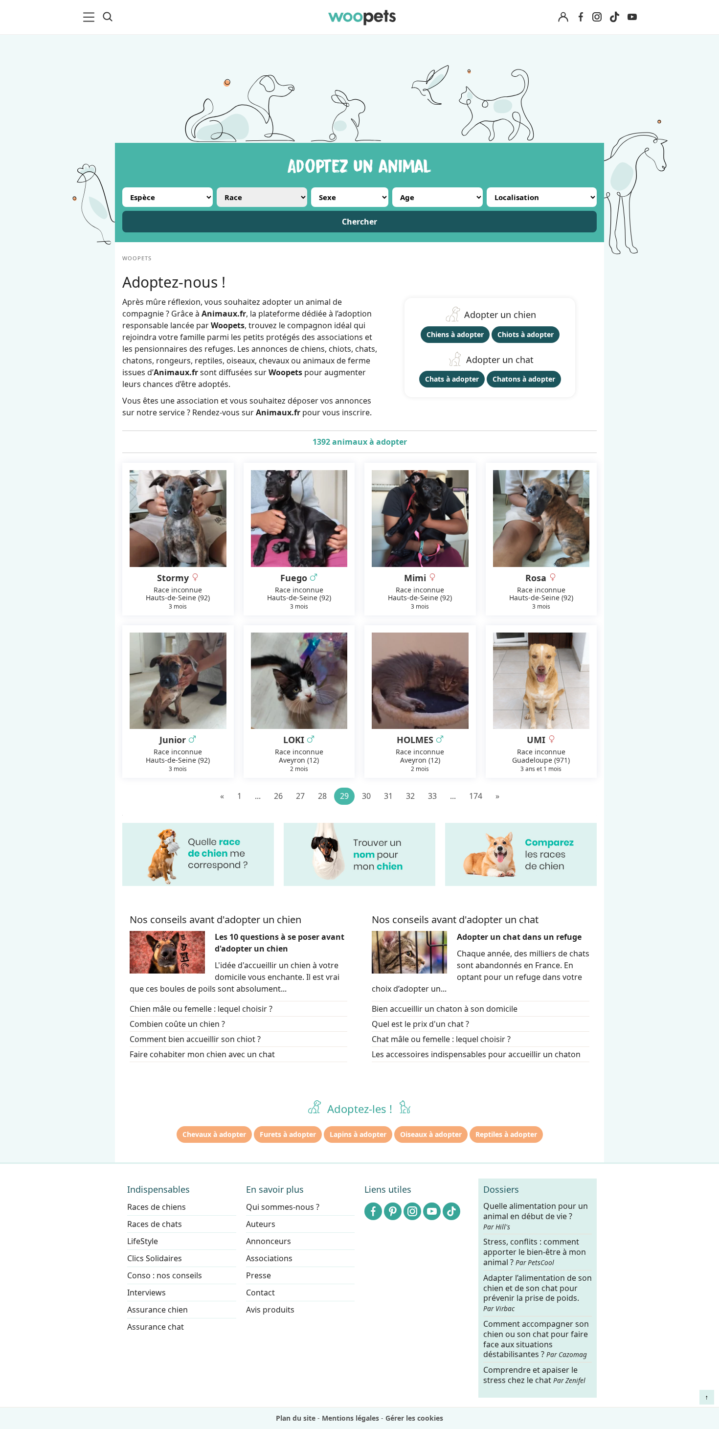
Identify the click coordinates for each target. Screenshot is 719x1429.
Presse (258, 1275)
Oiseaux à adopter (431, 1134)
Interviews (146, 1292)
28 (322, 796)
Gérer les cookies (414, 1418)
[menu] (90, 17)
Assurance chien (157, 1309)
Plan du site (295, 1418)
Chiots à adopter (525, 334)
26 (278, 796)
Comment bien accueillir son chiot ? (195, 1039)
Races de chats (154, 1224)
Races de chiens (156, 1207)
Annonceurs (268, 1241)
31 (388, 796)
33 (432, 796)
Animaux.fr (278, 412)
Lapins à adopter (358, 1134)
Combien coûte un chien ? (177, 1024)
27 (300, 796)
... (258, 796)
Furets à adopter (288, 1134)
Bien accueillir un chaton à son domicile (444, 1008)
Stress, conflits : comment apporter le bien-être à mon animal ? (534, 1252)
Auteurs (260, 1224)
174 (475, 796)
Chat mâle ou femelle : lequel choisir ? (441, 1039)
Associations (269, 1258)
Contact (260, 1292)
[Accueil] (362, 17)
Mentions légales (350, 1418)
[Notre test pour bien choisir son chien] (198, 854)
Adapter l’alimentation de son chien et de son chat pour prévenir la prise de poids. (537, 1292)
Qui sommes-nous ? (282, 1207)
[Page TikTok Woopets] (614, 17)
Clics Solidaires (154, 1258)
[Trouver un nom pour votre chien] (359, 854)
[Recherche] (107, 17)
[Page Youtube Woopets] (632, 17)
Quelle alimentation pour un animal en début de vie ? (535, 1216)
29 (344, 796)
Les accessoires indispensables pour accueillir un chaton (476, 1054)
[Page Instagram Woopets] (597, 17)
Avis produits (270, 1309)
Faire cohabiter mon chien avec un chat (202, 1054)
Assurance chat (155, 1326)
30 (366, 796)
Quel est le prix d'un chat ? (420, 1024)
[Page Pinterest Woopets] (393, 1211)
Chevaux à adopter (214, 1134)
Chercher (359, 221)
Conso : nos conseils (164, 1275)
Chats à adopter (452, 379)
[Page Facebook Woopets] (580, 17)
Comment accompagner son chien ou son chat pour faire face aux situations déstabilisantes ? (536, 1339)
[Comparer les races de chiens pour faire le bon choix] (521, 854)
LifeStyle (142, 1241)
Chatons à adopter (524, 379)
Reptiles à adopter (506, 1134)
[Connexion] (563, 17)
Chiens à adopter (455, 334)
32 (410, 796)
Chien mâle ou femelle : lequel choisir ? (201, 1008)
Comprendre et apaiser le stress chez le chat (534, 1374)
